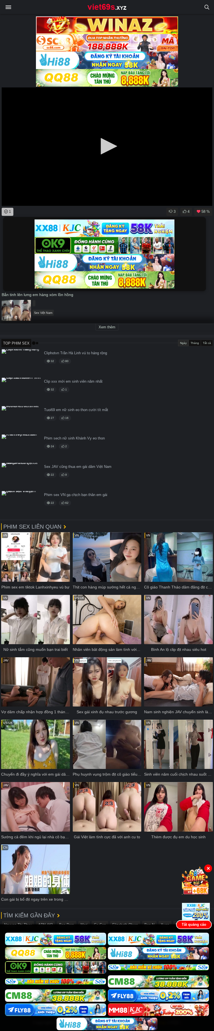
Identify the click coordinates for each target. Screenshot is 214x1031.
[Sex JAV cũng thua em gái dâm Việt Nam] (21, 476)
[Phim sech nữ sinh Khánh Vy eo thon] (21, 447)
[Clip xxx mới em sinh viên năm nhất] (21, 391)
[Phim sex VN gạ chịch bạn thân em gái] (21, 504)
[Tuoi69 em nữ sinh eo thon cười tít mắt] (21, 419)
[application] (107, 146)
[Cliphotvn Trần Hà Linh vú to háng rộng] (21, 362)
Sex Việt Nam (43, 312)
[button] (107, 146)
